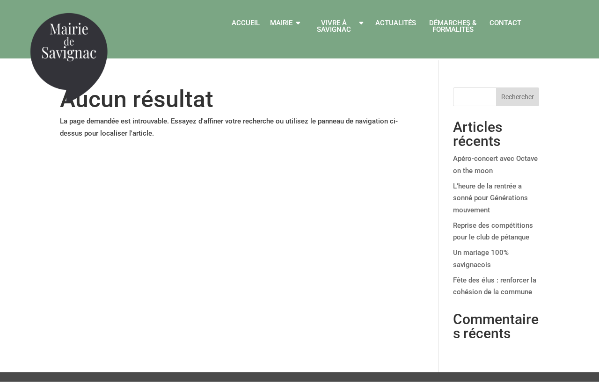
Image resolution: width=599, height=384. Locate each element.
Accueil (246, 23)
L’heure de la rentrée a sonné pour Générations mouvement (490, 198)
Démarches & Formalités (453, 27)
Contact (505, 23)
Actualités (395, 23)
